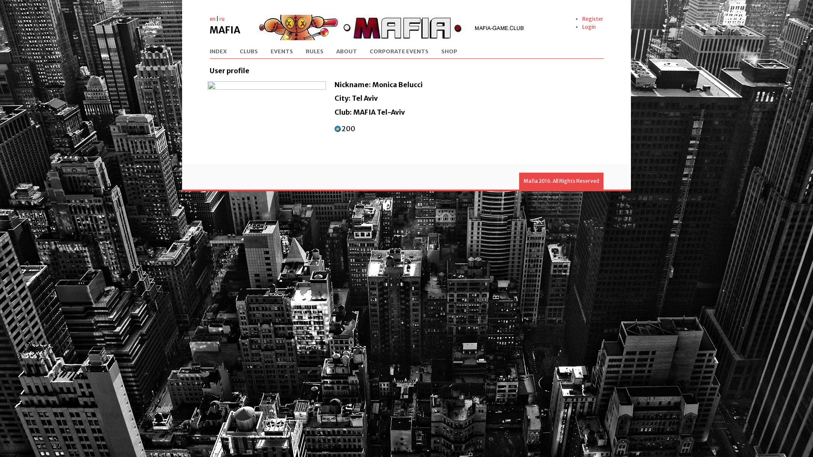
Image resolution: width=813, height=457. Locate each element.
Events (282, 52)
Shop (449, 52)
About (346, 52)
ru (221, 19)
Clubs (249, 52)
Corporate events (399, 52)
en (213, 19)
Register (592, 19)
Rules (315, 52)
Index (218, 52)
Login (589, 27)
